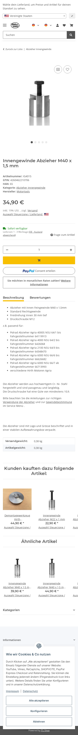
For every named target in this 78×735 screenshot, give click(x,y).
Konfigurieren (39, 711)
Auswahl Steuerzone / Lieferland (23, 214)
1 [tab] (32, 142)
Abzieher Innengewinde (30, 187)
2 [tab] (35, 142)
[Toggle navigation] (5, 23)
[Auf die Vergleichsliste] (58, 69)
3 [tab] (39, 142)
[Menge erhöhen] (71, 249)
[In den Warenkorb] (6, 61)
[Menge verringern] (7, 249)
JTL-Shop (45, 730)
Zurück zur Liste (13, 49)
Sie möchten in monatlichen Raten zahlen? (39, 282)
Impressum (12, 691)
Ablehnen (39, 721)
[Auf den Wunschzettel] (67, 69)
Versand (33, 210)
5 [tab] (46, 142)
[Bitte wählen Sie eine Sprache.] (35, 25)
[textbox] (34, 16)
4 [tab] (43, 142)
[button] (57, 25)
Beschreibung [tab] (13, 297)
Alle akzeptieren (39, 700)
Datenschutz (30, 691)
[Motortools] (15, 25)
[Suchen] (71, 35)
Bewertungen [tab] (40, 297)
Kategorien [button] (11, 610)
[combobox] (34, 15)
